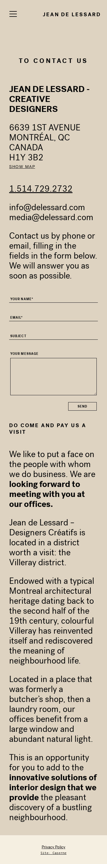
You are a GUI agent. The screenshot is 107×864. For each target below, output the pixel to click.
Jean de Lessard (72, 14)
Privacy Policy (53, 847)
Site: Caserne (53, 853)
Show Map (22, 166)
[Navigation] (13, 14)
